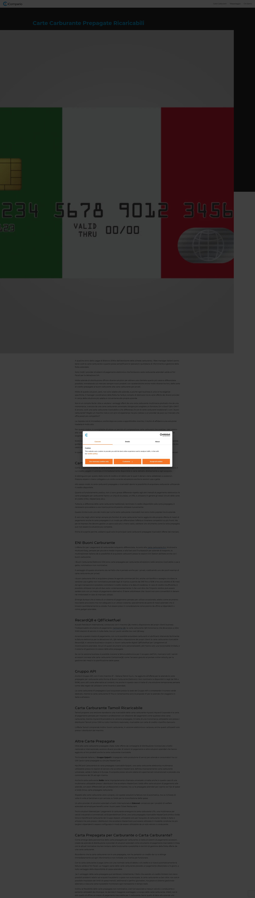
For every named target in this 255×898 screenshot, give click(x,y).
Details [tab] (127, 441)
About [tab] (157, 441)
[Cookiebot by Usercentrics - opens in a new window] (161, 435)
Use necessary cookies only (99, 461)
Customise (126, 461)
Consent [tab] (98, 441)
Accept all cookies (156, 461)
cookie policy (93, 453)
